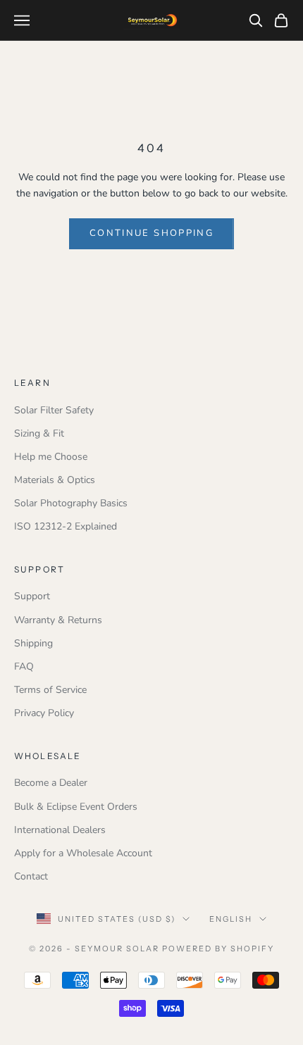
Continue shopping (151, 233)
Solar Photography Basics (71, 503)
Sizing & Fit (39, 433)
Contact (31, 876)
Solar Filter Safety (54, 410)
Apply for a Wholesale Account (83, 853)
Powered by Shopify (218, 948)
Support (32, 596)
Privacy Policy (44, 713)
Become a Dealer (50, 782)
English (230, 919)
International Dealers (60, 830)
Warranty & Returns (58, 620)
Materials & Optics (54, 480)
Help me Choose (50, 456)
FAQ (24, 666)
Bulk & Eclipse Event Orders (75, 806)
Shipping (33, 643)
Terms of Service (50, 689)
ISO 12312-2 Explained (65, 526)
